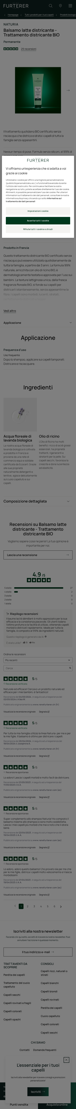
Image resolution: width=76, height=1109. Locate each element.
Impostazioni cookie (38, 211)
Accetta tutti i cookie (38, 220)
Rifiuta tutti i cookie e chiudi (38, 229)
